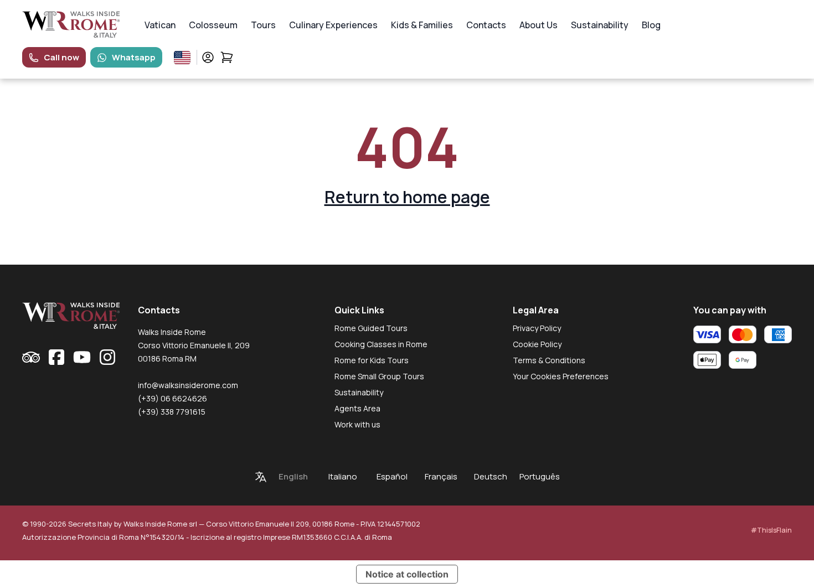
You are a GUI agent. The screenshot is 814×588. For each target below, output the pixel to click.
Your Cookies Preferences (561, 376)
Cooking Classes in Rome (380, 344)
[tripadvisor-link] (31, 357)
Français (441, 476)
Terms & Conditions (549, 360)
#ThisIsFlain (771, 530)
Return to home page (407, 196)
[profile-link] (208, 57)
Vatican (160, 25)
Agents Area (357, 408)
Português (539, 476)
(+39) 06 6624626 (172, 398)
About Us (538, 25)
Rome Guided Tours (371, 328)
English (293, 476)
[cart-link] (227, 57)
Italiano (342, 476)
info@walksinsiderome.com (188, 385)
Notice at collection (407, 574)
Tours (263, 25)
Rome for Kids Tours (371, 360)
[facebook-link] (56, 357)
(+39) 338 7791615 (171, 411)
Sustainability (599, 25)
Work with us (357, 424)
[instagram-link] (107, 357)
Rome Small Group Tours (379, 376)
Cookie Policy (537, 344)
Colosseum (213, 25)
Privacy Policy (537, 328)
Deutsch (490, 476)
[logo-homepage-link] (71, 24)
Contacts (486, 25)
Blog (651, 25)
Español (392, 476)
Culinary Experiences (333, 25)
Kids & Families (422, 25)
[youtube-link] (82, 357)
